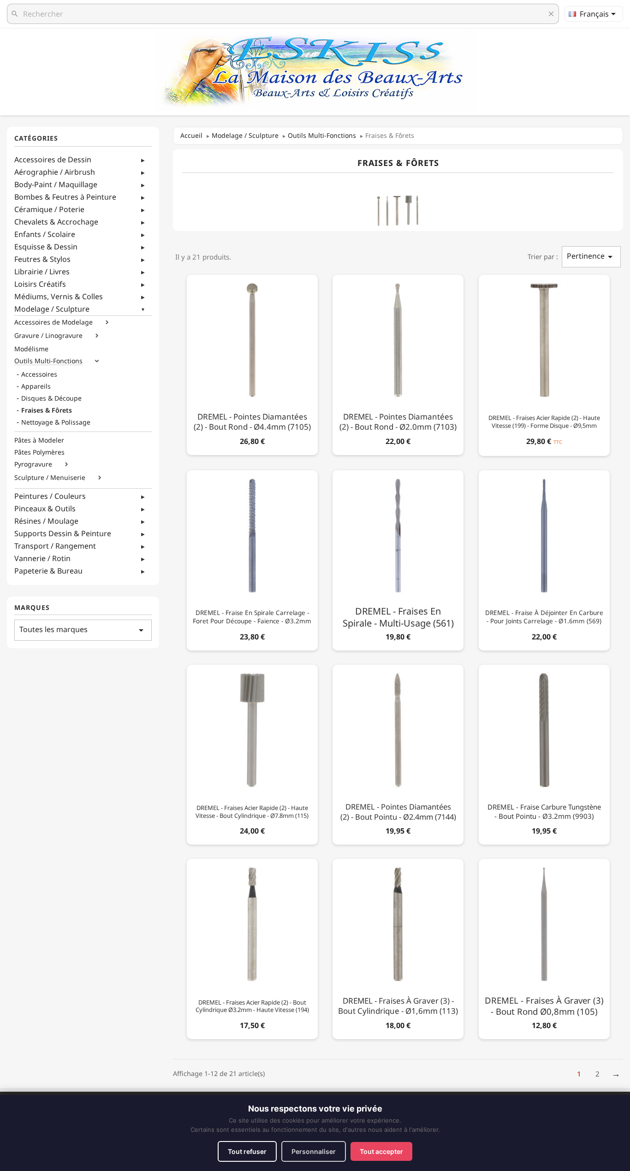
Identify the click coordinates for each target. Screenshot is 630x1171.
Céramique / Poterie (49, 209)
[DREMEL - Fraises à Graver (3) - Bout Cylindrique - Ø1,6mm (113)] (398, 947)
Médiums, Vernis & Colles (58, 296)
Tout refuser (247, 1151)
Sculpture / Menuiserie (49, 477)
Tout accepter (381, 1151)
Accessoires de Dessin (52, 159)
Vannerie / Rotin (42, 558)
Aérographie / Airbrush (54, 172)
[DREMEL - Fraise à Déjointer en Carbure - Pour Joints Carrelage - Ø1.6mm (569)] (544, 558)
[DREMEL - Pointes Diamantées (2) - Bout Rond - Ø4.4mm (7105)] (252, 363)
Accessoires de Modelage (53, 322)
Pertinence (591, 256)
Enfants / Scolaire (44, 234)
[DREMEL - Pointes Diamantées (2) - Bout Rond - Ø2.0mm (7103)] (398, 363)
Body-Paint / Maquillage (55, 184)
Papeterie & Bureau (48, 571)
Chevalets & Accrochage (56, 222)
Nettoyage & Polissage (55, 422)
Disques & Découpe (51, 398)
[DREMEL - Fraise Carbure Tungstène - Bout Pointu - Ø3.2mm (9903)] (544, 753)
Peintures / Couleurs (50, 496)
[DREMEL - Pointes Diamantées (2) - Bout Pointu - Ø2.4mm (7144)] (398, 753)
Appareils (36, 386)
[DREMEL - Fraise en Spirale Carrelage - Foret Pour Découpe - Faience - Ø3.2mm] (252, 558)
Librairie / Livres (42, 271)
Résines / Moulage (46, 521)
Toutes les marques (83, 630)
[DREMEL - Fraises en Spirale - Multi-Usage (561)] (398, 558)
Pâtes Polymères (39, 452)
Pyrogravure (33, 464)
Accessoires (39, 374)
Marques (32, 608)
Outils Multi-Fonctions (48, 361)
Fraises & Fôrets (46, 410)
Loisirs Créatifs (40, 284)
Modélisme (31, 349)
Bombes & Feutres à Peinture (65, 197)
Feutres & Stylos (42, 259)
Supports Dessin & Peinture (62, 533)
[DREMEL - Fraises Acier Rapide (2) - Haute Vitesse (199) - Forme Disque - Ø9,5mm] (544, 363)
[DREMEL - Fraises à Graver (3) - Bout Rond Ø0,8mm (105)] (544, 947)
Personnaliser (313, 1151)
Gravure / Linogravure (48, 335)
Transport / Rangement (55, 546)
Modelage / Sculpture (51, 309)
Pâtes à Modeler (39, 440)
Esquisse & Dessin (45, 247)
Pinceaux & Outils (45, 508)
